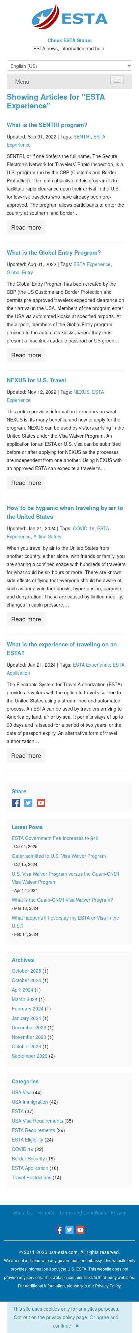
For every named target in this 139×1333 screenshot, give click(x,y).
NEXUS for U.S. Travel (36, 380)
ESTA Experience (92, 264)
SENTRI (82, 136)
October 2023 (26, 1046)
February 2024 (28, 1008)
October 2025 (26, 970)
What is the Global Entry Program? (54, 252)
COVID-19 (83, 528)
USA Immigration (30, 1101)
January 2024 (26, 1018)
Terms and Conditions (82, 1212)
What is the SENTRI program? (47, 125)
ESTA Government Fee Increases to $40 (55, 838)
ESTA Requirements (33, 1130)
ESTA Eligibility (27, 1139)
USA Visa (22, 1092)
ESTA (18, 1111)
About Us (23, 1212)
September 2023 (30, 1055)
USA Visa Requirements (37, 1120)
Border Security (28, 1158)
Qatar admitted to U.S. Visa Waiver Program (59, 855)
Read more (26, 227)
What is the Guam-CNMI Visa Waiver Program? (62, 899)
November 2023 (29, 1036)
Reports (45, 1212)
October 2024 (26, 980)
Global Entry (20, 272)
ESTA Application (30, 1167)
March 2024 (24, 999)
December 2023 (29, 1027)
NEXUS (81, 391)
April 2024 (22, 989)
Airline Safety (47, 536)
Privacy (118, 1212)
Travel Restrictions (31, 1177)
